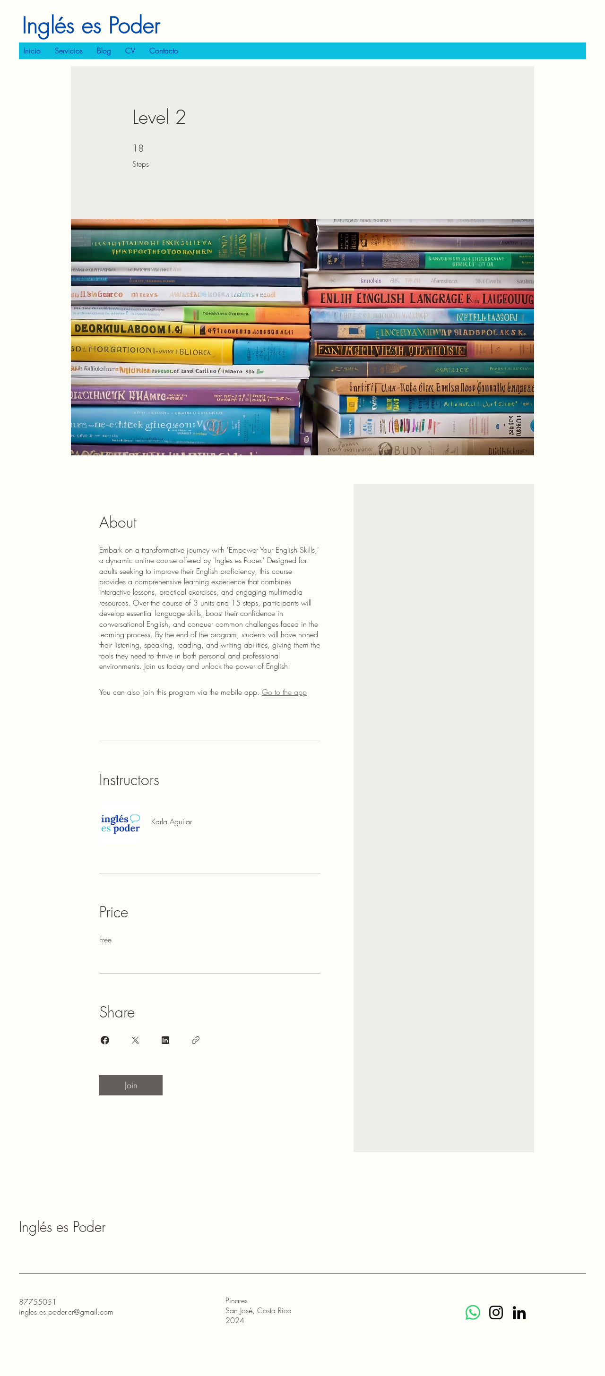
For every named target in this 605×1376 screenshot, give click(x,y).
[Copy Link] (195, 1040)
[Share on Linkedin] (165, 1040)
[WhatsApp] (473, 1312)
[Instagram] (496, 1312)
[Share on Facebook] (105, 1040)
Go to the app (284, 692)
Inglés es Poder (91, 25)
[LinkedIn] (519, 1312)
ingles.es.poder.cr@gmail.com (66, 1312)
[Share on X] (135, 1040)
